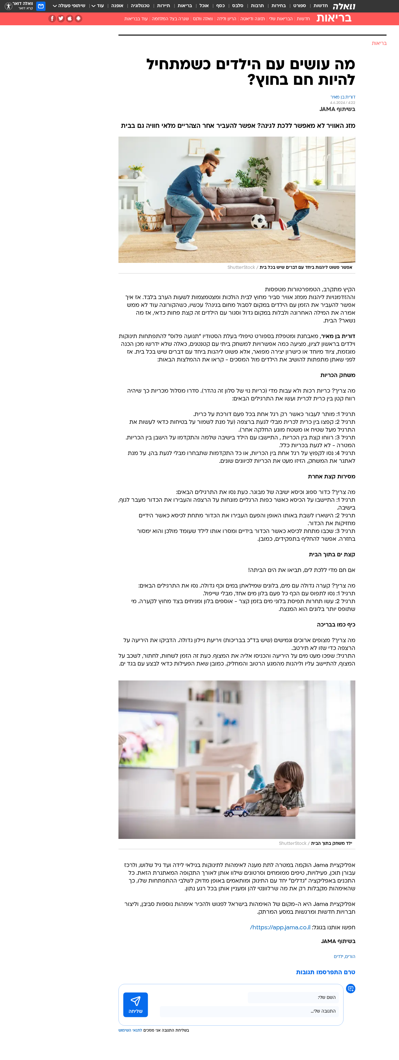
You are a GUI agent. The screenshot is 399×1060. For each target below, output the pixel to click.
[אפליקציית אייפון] (70, 18)
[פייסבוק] (52, 18)
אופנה (117, 6)
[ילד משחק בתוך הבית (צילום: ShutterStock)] (236, 764)
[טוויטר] (61, 18)
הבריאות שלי (281, 19)
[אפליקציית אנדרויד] (78, 18)
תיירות (163, 6)
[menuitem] (317, 6)
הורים (350, 957)
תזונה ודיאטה (252, 19)
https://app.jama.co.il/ (280, 928)
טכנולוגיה (140, 6)
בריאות (185, 6)
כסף (220, 6)
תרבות (257, 6)
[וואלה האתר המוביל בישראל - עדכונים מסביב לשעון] (344, 6)
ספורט (299, 6)
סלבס (237, 6)
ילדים (338, 957)
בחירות (279, 6)
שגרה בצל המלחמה (170, 19)
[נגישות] (8, 6)
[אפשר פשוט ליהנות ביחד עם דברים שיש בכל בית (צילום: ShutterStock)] (236, 205)
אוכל (204, 6)
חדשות (321, 6)
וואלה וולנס (203, 19)
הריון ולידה (226, 19)
